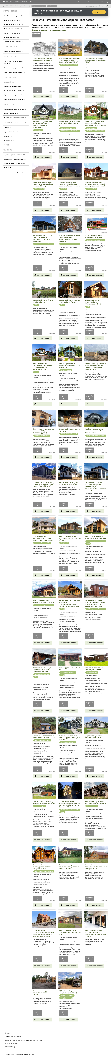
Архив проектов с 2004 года (14, 163)
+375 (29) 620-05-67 (11, 1043)
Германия (8, 136)
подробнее (36, 34)
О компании (68, 2)
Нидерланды (9, 140)
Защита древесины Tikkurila (14, 99)
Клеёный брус (9, 82)
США (6, 145)
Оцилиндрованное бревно (13, 90)
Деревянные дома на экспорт (14, 118)
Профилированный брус (13, 86)
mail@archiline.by (10, 1047)
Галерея (80, 2)
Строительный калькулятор (14, 72)
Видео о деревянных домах (14, 155)
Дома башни (9, 167)
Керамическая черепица (13, 95)
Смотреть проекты (39, 30)
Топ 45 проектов (52, 6)
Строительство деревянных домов (13, 62)
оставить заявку (43, 96)
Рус (102, 1)
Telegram (26, 6)
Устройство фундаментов (13, 68)
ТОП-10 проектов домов (13, 16)
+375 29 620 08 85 (9, 6)
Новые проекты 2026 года (13, 24)
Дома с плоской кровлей (13, 29)
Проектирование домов (13, 51)
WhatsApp (17, 6)
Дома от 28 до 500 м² (12, 20)
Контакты (91, 2)
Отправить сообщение (38, 6)
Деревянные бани (11, 37)
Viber (22, 6)
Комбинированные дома (13, 33)
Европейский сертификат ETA (14, 159)
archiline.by (8, 1050)
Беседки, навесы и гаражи (13, 41)
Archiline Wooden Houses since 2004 (18, 2)
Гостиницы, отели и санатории (15, 109)
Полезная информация (13, 172)
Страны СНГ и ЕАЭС (11, 132)
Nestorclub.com (29, 1054)
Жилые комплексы (11, 113)
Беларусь (7, 127)
